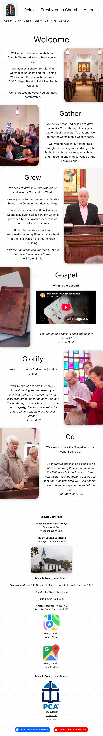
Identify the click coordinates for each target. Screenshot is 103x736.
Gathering (60, 538)
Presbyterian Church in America (51, 715)
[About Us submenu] (70, 20)
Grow (62, 523)
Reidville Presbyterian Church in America (61, 9)
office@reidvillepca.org (55, 592)
